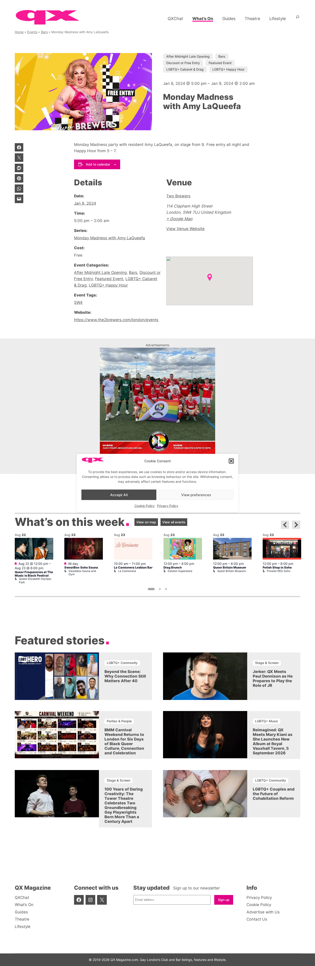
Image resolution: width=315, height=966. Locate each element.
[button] (231, 461)
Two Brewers (178, 195)
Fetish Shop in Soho (277, 567)
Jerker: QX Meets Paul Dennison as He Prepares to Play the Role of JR (273, 678)
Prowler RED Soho (278, 571)
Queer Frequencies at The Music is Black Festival (34, 573)
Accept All (119, 494)
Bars (44, 32)
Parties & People (119, 721)
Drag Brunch (172, 567)
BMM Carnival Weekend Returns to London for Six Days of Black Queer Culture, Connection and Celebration (124, 741)
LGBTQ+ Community (122, 663)
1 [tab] (151, 589)
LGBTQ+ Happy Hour (228, 69)
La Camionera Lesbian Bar (133, 567)
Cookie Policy (144, 506)
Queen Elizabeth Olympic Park (35, 580)
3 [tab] (166, 589)
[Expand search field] (297, 18)
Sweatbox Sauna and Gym (82, 572)
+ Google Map (179, 218)
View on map (146, 522)
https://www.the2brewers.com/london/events (116, 319)
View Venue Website (185, 228)
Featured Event (220, 63)
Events (32, 32)
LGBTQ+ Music (266, 721)
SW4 (78, 302)
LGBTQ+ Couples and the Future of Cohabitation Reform (273, 794)
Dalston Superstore (180, 571)
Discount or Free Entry (183, 63)
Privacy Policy (167, 506)
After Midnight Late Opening (188, 56)
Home (19, 32)
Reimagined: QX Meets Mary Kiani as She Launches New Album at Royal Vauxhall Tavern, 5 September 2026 (272, 741)
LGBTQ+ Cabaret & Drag (185, 69)
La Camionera (127, 571)
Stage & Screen (267, 663)
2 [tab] (160, 589)
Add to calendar (98, 164)
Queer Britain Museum (229, 567)
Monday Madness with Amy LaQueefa (109, 237)
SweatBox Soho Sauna (81, 567)
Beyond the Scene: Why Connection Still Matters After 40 (125, 676)
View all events (173, 522)
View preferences (196, 494)
